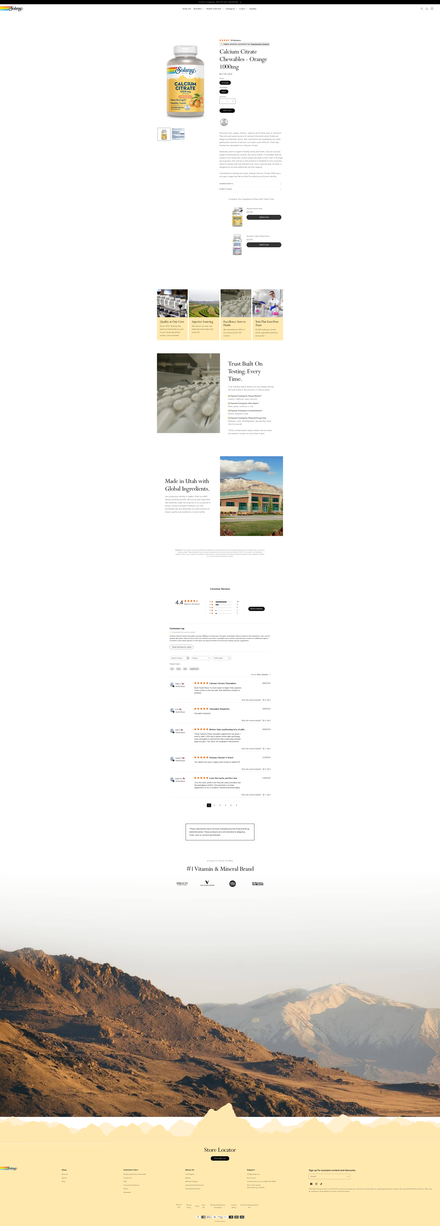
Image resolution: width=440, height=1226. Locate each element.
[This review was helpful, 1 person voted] (263, 748)
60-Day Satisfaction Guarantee (218, 1206)
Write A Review (256, 609)
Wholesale (127, 1192)
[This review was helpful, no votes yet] (263, 700)
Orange (225, 83)
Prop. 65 (204, 1206)
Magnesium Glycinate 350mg (254, 208)
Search (64, 1178)
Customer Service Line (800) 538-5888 (261, 1181)
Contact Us (128, 1178)
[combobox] (201, 658)
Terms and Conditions (131, 1185)
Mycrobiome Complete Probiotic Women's (258, 236)
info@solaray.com (253, 1174)
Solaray (222, 1221)
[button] (198, 8)
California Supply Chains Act (249, 1206)
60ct (224, 92)
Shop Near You (220, 1158)
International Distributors (194, 1185)
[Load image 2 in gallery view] (178, 134)
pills (185, 669)
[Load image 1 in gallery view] (164, 134)
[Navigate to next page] (236, 805)
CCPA (197, 1206)
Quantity (222, 97)
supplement (194, 669)
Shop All (65, 1174)
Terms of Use (179, 1206)
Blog (63, 1181)
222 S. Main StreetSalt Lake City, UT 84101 (255, 1186)
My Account (251, 1178)
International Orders (192, 1189)
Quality (187, 1178)
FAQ (125, 1181)
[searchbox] (178, 658)
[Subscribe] (347, 1176)
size (172, 669)
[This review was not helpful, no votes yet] (268, 700)
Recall (126, 1189)
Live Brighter (190, 1174)
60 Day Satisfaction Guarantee (135, 1174)
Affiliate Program (191, 1181)
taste (178, 669)
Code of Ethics (234, 1206)
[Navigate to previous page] (203, 805)
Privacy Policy (189, 1206)
